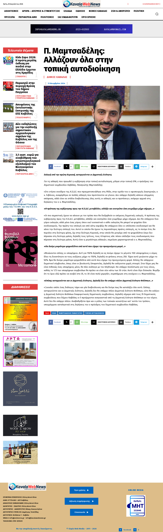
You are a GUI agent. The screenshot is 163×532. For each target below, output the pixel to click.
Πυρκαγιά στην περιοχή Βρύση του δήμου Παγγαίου (25, 87)
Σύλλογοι (20, 77)
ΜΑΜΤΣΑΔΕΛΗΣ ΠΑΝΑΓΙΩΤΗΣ (70, 313)
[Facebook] (120, 529)
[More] (152, 166)
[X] (135, 529)
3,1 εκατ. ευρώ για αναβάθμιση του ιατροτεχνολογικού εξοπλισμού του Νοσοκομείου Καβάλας (28, 162)
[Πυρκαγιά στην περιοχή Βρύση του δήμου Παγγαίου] (8, 86)
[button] (157, 14)
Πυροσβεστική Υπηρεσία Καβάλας (25, 97)
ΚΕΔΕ (54, 313)
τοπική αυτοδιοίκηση (94, 313)
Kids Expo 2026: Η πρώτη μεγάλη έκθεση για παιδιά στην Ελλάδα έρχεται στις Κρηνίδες (26, 65)
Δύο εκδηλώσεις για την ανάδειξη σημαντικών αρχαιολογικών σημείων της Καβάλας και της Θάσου (26, 133)
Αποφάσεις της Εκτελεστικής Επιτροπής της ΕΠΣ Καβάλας (25, 109)
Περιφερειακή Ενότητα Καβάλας (25, 147)
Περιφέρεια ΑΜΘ (24, 174)
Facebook (127, 530)
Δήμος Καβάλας (57, 77)
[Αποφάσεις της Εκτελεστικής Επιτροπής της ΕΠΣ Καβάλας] (8, 107)
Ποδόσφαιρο (23, 118)
